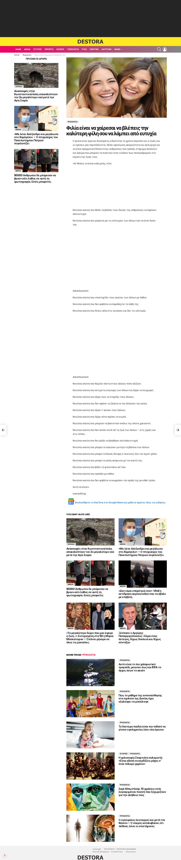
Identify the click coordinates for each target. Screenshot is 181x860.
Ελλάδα (71, 544)
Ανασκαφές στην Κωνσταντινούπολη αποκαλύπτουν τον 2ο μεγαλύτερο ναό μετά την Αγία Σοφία (90, 552)
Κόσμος (60, 49)
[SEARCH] (159, 49)
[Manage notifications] (5, 855)
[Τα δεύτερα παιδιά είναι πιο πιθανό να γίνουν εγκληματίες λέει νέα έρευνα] (90, 734)
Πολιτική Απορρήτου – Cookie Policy (107, 852)
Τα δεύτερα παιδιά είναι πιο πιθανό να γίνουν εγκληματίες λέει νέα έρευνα (142, 728)
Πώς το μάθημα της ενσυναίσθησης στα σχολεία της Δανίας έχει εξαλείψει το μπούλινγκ (140, 698)
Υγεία (84, 49)
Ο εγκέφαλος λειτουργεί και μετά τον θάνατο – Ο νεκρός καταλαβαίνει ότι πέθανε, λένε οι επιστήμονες (142, 823)
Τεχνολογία (73, 49)
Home (18, 49)
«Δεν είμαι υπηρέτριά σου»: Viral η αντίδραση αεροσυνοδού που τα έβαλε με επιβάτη (142, 594)
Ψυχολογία (89, 654)
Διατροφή (106, 49)
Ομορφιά (94, 49)
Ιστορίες (37, 49)
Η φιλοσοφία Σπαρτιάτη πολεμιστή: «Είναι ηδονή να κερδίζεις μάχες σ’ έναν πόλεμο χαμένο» (141, 761)
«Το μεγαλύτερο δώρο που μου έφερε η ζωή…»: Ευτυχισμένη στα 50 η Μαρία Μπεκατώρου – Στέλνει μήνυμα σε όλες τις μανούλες (89, 637)
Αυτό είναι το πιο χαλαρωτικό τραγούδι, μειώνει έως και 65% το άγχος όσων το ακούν (140, 667)
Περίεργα (49, 49)
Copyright (96, 849)
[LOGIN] (165, 49)
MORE (117, 49)
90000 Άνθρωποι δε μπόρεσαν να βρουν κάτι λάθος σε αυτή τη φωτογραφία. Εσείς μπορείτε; (87, 592)
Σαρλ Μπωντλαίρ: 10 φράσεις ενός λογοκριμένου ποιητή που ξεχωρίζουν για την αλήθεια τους (142, 792)
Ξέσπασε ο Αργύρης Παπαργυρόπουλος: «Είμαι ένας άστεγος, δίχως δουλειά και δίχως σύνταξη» (140, 637)
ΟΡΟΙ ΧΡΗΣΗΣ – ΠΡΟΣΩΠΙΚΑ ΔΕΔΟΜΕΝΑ (120, 849)
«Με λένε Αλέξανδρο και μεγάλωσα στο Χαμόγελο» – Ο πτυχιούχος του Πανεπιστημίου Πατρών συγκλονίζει (141, 552)
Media (27, 49)
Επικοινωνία (131, 852)
